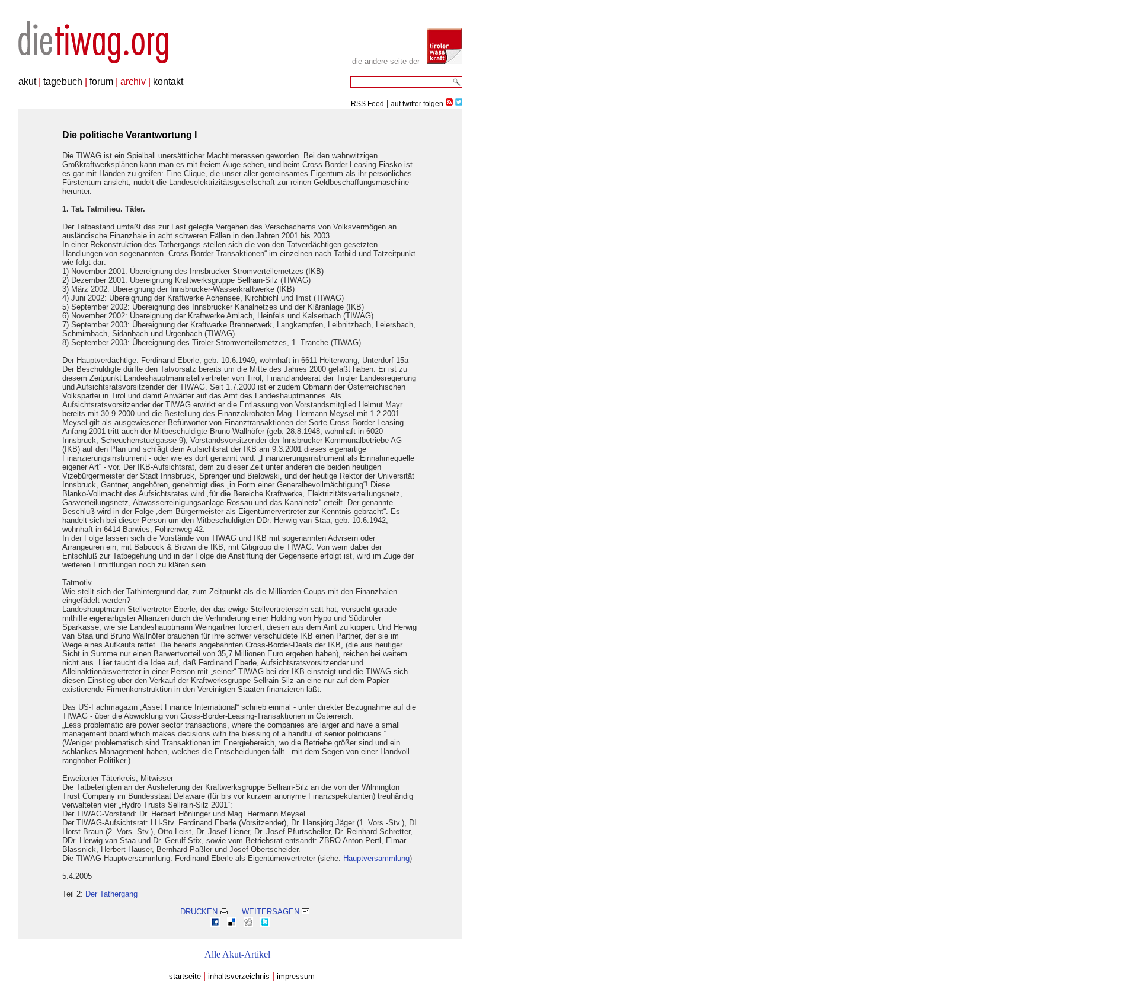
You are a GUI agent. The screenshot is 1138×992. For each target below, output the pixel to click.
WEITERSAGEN (272, 911)
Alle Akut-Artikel (237, 954)
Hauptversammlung (376, 858)
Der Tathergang (111, 893)
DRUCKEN (200, 911)
